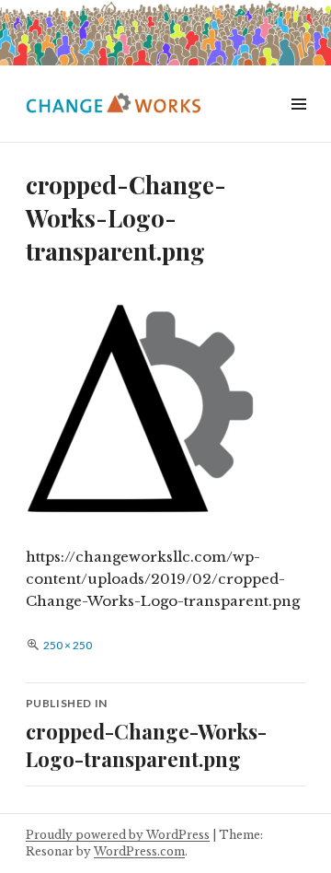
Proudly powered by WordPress (118, 835)
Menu (297, 124)
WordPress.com (139, 851)
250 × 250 (67, 645)
